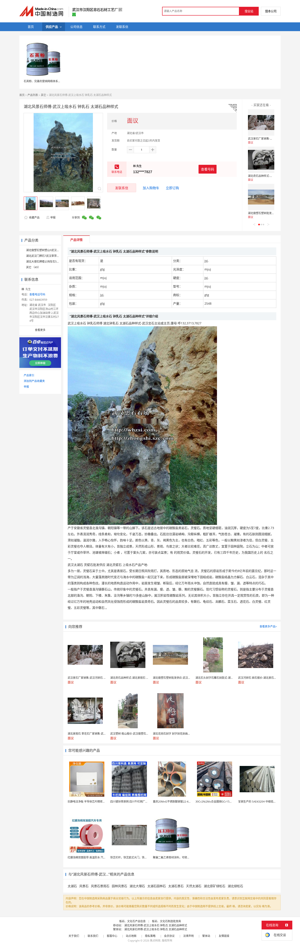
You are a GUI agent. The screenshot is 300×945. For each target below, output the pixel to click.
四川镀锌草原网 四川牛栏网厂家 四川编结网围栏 (138, 801)
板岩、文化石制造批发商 (166, 921)
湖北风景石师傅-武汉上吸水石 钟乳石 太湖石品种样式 (155, 925)
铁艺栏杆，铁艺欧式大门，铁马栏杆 (131, 857)
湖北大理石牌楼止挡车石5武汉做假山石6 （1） (53, 261)
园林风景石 (119, 886)
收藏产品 (34, 217)
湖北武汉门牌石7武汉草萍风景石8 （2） (50, 256)
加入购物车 (151, 188)
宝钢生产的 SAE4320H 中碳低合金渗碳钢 (262, 801)
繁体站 (206, 936)
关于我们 (74, 936)
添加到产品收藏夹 (34, 381)
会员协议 (169, 936)
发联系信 (121, 188)
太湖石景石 (176, 886)
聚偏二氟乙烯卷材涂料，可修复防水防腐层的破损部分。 (186, 857)
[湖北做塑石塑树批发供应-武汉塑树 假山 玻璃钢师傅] (261, 197)
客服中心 (112, 936)
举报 (53, 217)
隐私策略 (150, 936)
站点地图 (131, 936)
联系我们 (93, 936)
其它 (43, 95)
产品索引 (29, 375)
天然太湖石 (193, 886)
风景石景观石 (100, 886)
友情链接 (224, 936)
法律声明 (188, 936)
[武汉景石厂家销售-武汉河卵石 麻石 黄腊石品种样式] (261, 122)
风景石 (84, 886)
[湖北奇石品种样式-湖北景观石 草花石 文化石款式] (261, 160)
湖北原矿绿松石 (214, 886)
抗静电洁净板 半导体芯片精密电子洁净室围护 (94, 801)
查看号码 (207, 169)
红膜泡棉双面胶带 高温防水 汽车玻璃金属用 (93, 857)
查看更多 (40, 330)
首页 (22, 95)
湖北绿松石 (235, 886)
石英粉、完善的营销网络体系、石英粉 (46, 81)
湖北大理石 (137, 886)
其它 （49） (33, 267)
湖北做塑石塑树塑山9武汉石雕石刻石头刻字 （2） (55, 250)
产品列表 (32, 95)
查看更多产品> (268, 626)
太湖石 (72, 886)
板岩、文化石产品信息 (132, 921)
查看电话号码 (37, 294)
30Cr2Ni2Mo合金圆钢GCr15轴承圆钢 (217, 801)
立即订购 (172, 188)
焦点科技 (155, 940)
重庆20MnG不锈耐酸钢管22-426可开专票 (177, 801)
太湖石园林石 (156, 886)
